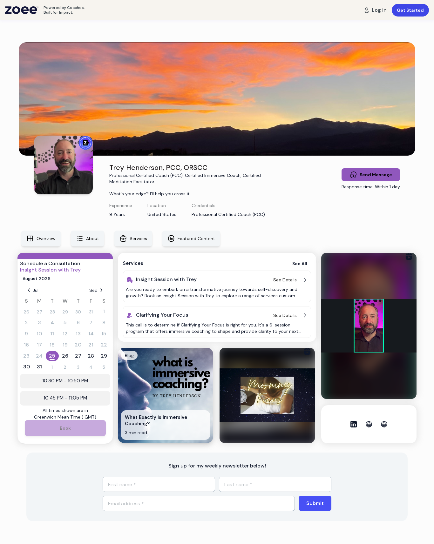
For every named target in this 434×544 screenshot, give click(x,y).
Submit (315, 503)
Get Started (410, 10)
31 (91, 312)
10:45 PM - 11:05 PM (65, 398)
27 (39, 312)
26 (26, 312)
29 (65, 312)
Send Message (376, 175)
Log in (379, 10)
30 (78, 312)
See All (299, 263)
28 (52, 312)
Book (65, 428)
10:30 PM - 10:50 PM (65, 381)
